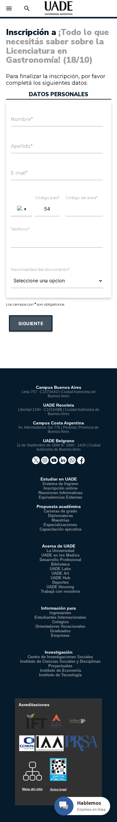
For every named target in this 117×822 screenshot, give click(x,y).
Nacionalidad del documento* (40, 269)
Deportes (60, 582)
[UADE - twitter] (36, 462)
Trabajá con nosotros (60, 591)
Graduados (60, 631)
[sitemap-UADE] (32, 769)
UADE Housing (60, 587)
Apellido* (22, 146)
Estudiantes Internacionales (60, 617)
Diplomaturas (60, 515)
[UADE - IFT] (37, 727)
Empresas (60, 635)
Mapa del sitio (32, 789)
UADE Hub (60, 578)
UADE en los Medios (60, 555)
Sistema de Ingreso (60, 483)
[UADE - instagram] (45, 462)
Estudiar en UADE (58, 479)
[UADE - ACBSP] (57, 727)
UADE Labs (60, 569)
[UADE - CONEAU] (27, 749)
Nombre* (22, 119)
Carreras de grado (60, 511)
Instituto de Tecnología (60, 675)
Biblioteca (60, 564)
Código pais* (47, 197)
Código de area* (81, 197)
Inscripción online (60, 488)
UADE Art (60, 573)
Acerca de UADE (58, 546)
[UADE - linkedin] (63, 462)
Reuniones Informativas (60, 492)
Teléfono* (20, 229)
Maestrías (60, 520)
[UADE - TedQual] (78, 727)
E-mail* (19, 173)
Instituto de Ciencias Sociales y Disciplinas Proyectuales (60, 663)
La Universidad (60, 550)
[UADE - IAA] (50, 749)
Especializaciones (60, 524)
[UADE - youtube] (54, 462)
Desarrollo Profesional (60, 559)
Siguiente (31, 323)
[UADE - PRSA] (81, 749)
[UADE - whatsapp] (72, 462)
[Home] (59, 10)
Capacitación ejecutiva (60, 529)
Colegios (60, 622)
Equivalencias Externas (60, 497)
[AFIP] (58, 767)
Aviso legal (58, 789)
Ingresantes (60, 613)
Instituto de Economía (60, 670)
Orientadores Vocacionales (60, 626)
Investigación (59, 652)
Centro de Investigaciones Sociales (60, 657)
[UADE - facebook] (81, 462)
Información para (58, 608)
